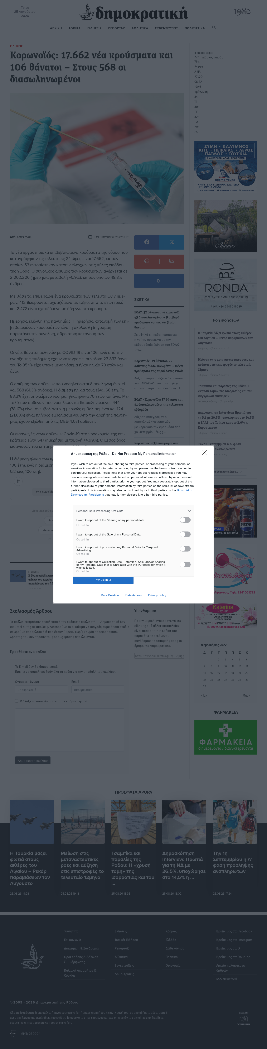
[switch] (185, 520)
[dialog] (133, 524)
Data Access (133, 595)
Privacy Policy (157, 595)
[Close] (206, 454)
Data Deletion (110, 595)
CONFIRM (103, 580)
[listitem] (133, 511)
